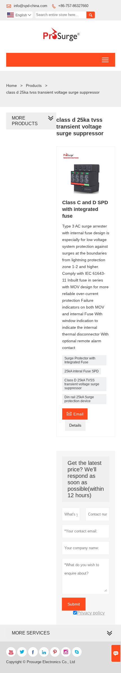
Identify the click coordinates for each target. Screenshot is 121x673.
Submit (74, 604)
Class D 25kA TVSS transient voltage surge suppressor (81, 384)
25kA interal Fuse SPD (81, 371)
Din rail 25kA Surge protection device (79, 399)
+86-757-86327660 (73, 6)
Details (75, 425)
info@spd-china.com (30, 6)
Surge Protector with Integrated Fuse (79, 360)
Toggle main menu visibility (105, 60)
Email (74, 413)
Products (34, 85)
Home (11, 85)
